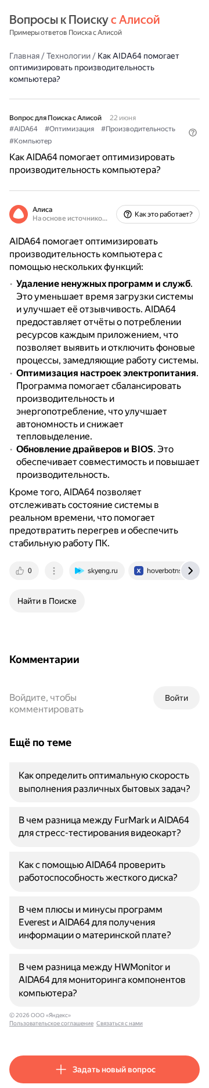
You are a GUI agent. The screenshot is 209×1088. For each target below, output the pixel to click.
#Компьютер (30, 141)
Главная (24, 55)
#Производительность (138, 129)
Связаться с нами (119, 1023)
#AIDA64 (23, 129)
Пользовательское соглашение (51, 1023)
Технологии (68, 55)
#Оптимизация (69, 129)
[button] (193, 132)
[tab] (25, 570)
